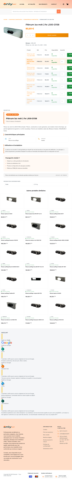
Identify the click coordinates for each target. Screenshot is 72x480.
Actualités (31, 4)
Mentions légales (47, 437)
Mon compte (46, 434)
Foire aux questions (48, 432)
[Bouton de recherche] (59, 11)
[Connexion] (63, 4)
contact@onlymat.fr (64, 433)
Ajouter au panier (52, 35)
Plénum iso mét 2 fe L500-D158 (30, 61)
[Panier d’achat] (67, 4)
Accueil (22, 4)
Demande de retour (48, 448)
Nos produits (43, 4)
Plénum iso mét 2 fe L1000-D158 (31, 93)
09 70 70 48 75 (63, 431)
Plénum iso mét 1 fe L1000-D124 (31, 101)
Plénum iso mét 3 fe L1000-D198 (31, 86)
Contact (54, 4)
